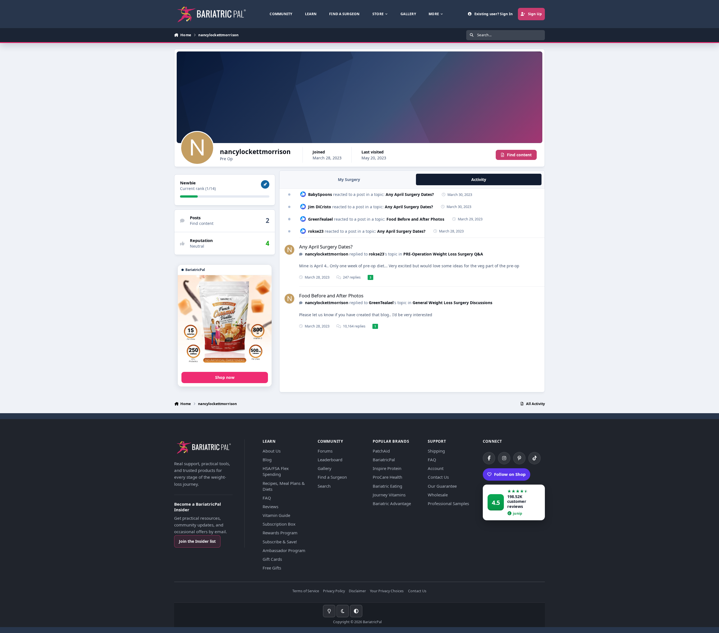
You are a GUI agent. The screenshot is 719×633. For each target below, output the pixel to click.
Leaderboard (330, 459)
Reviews (270, 506)
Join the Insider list (197, 541)
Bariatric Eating (387, 486)
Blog (267, 459)
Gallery (324, 468)
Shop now (225, 377)
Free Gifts (272, 568)
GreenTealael (320, 219)
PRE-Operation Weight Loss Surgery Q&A (443, 254)
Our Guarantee (442, 486)
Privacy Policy (334, 591)
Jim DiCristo (319, 206)
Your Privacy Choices (387, 591)
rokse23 (316, 231)
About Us (272, 451)
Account (435, 468)
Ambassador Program (284, 550)
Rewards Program (280, 532)
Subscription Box (279, 524)
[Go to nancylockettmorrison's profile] (289, 250)
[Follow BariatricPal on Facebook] (489, 458)
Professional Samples (448, 503)
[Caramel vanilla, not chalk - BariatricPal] (225, 322)
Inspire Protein (387, 468)
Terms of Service (305, 591)
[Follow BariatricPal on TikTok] (534, 458)
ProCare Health (387, 477)
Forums (325, 451)
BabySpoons (320, 194)
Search (324, 486)
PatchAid (381, 451)
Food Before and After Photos (415, 219)
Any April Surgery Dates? (410, 194)
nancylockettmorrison (326, 254)
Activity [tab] (478, 179)
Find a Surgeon (332, 477)
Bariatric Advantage (392, 503)
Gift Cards (272, 559)
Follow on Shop (510, 474)
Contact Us (438, 477)
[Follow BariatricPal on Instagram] (504, 458)
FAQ (267, 498)
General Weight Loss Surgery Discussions (452, 302)
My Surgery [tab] (349, 179)
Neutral (197, 246)
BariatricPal (384, 459)
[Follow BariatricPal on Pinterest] (519, 458)
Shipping (436, 451)
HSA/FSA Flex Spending (276, 471)
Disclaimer (357, 591)
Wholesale (438, 495)
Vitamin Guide (276, 515)
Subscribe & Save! (280, 541)
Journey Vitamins (389, 495)
